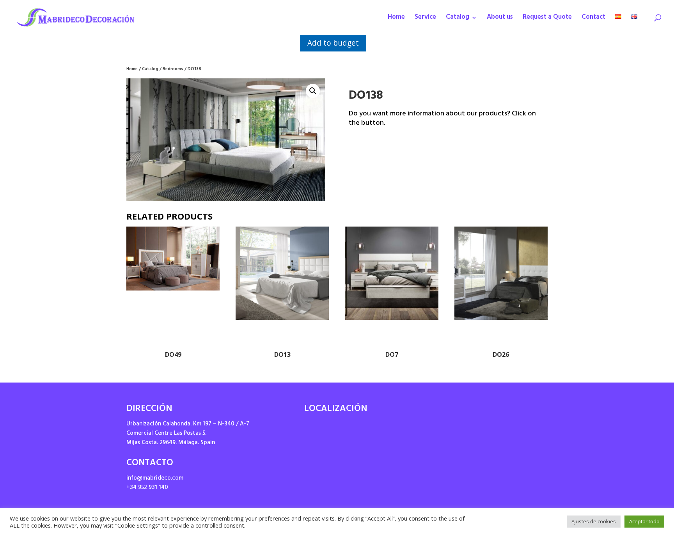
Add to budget (333, 42)
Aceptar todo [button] (644, 521)
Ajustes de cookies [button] (593, 521)
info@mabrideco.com (154, 478)
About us (500, 19)
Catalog (457, 19)
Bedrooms (173, 70)
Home (396, 19)
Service (425, 19)
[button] (313, 91)
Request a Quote (547, 19)
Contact (593, 19)
